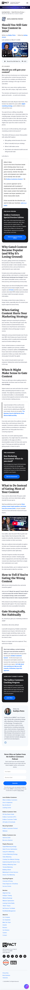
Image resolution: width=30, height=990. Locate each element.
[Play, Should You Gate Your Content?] (3, 55)
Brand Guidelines (6, 975)
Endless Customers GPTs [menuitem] (9, 817)
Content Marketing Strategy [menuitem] (10, 854)
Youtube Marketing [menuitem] (8, 867)
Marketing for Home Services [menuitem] (10, 872)
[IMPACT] (5, 3)
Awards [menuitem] (5, 925)
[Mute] (13, 55)
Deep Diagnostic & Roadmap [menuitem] (10, 883)
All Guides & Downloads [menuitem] (9, 822)
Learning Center (6, 12)
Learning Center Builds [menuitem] (8, 903)
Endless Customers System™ (14, 179)
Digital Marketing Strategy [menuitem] (9, 846)
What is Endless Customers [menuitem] (10, 800)
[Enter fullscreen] (26, 55)
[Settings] (24, 55)
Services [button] (5, 890)
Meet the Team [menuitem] (7, 922)
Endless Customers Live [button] (9, 835)
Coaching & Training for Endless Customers (15, 3)
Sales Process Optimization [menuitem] (10, 849)
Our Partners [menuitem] (6, 930)
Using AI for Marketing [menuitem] (8, 851)
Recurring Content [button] (8, 826)
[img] (22, 61)
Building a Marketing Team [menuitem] (9, 864)
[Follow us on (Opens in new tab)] (5, 956)
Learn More (9, 698)
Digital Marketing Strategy (18, 12)
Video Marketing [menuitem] (7, 857)
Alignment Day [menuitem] (6, 893)
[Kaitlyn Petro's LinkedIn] (5, 742)
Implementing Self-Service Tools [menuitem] (11, 862)
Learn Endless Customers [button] (10, 797)
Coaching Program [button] (8, 878)
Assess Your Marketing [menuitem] (9, 875)
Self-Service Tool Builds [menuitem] (9, 908)
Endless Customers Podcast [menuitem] (10, 828)
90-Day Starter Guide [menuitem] (8, 814)
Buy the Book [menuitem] (6, 805)
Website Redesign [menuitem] (7, 898)
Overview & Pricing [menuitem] (8, 881)
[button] (5, 61)
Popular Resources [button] (8, 844)
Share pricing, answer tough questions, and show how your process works (14, 506)
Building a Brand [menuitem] (7, 869)
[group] (15, 61)
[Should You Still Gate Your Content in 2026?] (12, 19)
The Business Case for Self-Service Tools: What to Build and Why (14, 413)
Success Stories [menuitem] (7, 886)
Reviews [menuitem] (5, 927)
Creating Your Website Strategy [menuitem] (11, 859)
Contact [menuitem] (5, 935)
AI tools (11, 290)
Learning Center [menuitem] (7, 807)
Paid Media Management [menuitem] (9, 911)
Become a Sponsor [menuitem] (8, 840)
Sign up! (23, 7)
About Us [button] (5, 914)
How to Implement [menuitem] (7, 802)
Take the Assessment (11, 476)
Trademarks (5, 977)
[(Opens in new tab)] (6, 962)
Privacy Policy (20, 790)
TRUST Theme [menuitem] (6, 906)
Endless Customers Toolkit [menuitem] (10, 819)
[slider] (6, 55)
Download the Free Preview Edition (15, 237)
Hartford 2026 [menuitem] (6, 837)
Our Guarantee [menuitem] (6, 920)
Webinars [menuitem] (5, 831)
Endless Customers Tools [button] (9, 812)
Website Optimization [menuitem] (8, 900)
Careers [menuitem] (5, 932)
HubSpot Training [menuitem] (7, 895)
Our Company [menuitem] (6, 917)
